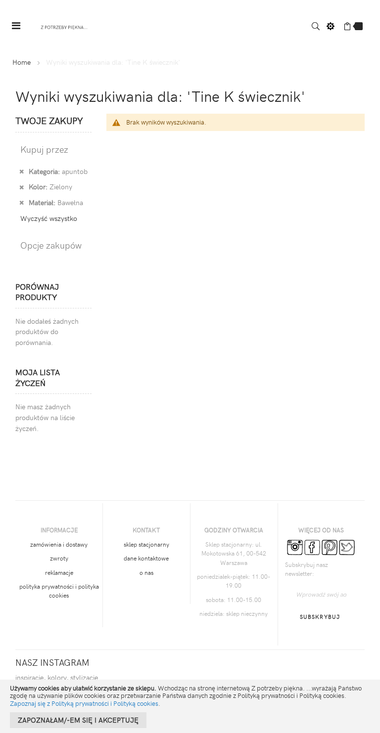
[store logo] (64, 26)
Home (21, 62)
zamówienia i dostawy (59, 544)
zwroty (59, 558)
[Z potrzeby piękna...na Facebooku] (312, 546)
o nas (146, 572)
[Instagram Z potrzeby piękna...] (295, 546)
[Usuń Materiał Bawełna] (21, 202)
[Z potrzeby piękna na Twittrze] (347, 546)
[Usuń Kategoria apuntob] (21, 171)
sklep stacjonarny (146, 544)
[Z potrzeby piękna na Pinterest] (329, 546)
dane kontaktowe (146, 558)
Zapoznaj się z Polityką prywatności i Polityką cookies (84, 703)
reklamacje (59, 572)
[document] (190, 706)
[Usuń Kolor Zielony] (21, 186)
